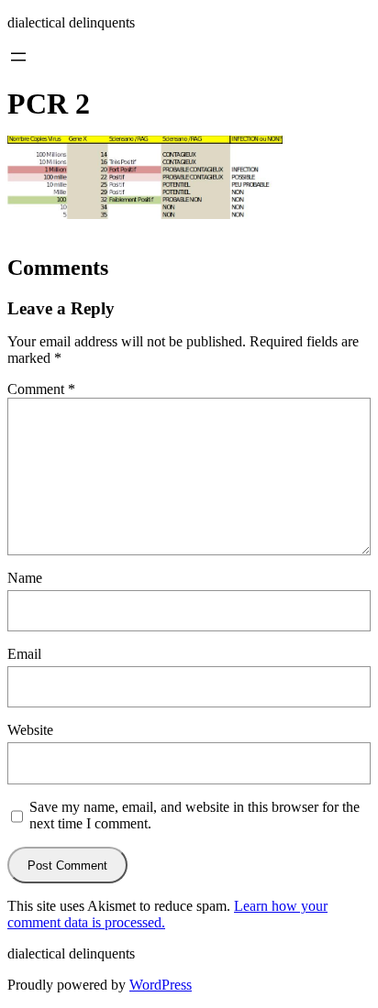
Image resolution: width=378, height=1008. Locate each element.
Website (30, 730)
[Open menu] (18, 57)
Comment (41, 389)
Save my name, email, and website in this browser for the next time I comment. (194, 815)
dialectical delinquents (71, 22)
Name (24, 578)
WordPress (160, 984)
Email (24, 654)
